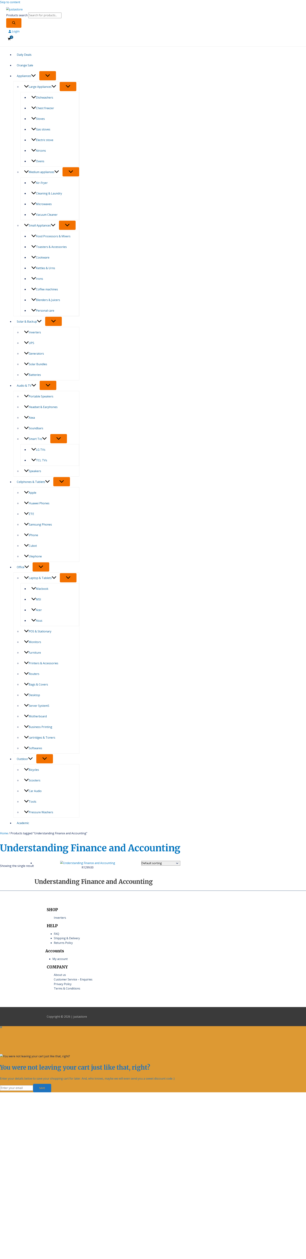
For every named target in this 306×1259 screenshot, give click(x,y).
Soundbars (36, 428)
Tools (32, 802)
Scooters (34, 780)
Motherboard (38, 716)
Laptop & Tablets (40, 578)
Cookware (42, 257)
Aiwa (32, 418)
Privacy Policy (63, 984)
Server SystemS (39, 706)
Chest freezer (45, 108)
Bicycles (34, 770)
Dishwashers (44, 97)
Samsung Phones (40, 524)
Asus (39, 621)
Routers (34, 674)
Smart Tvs (35, 439)
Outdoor (22, 759)
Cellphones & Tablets (31, 482)
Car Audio (35, 791)
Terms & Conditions (67, 988)
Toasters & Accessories (51, 247)
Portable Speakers (41, 396)
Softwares (35, 748)
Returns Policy (63, 943)
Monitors (35, 642)
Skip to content (10, 2)
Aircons (41, 151)
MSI (38, 599)
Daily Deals (24, 55)
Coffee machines (47, 289)
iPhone (33, 535)
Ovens (40, 161)
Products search (17, 15)
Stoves (40, 119)
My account (60, 959)
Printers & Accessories (43, 663)
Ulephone (35, 556)
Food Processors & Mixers (53, 236)
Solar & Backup (27, 321)
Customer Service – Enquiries (73, 979)
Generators (36, 353)
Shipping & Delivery (67, 938)
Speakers (35, 471)
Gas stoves (43, 129)
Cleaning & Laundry (49, 193)
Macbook (42, 589)
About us (60, 975)
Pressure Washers (41, 812)
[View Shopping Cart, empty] (9, 39)
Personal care (45, 310)
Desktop (34, 695)
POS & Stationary (40, 631)
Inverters (35, 332)
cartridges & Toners (42, 737)
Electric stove (44, 140)
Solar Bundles (38, 364)
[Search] (13, 23)
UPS (31, 343)
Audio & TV (24, 386)
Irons (39, 279)
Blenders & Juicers (48, 300)
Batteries (35, 375)
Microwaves (44, 204)
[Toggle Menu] (47, 75)
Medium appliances (41, 172)
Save (42, 1088)
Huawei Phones (39, 503)
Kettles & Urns (45, 268)
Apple (32, 493)
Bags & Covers (38, 684)
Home (4, 833)
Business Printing (40, 727)
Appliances (24, 76)
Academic (23, 823)
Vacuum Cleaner (47, 215)
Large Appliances (40, 87)
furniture (35, 653)
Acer (39, 610)
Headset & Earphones (43, 407)
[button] (33, 76)
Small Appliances (40, 225)
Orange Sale (25, 65)
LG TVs (40, 450)
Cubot (33, 546)
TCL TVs (41, 460)
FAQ (56, 934)
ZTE (31, 514)
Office (20, 567)
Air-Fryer (42, 183)
